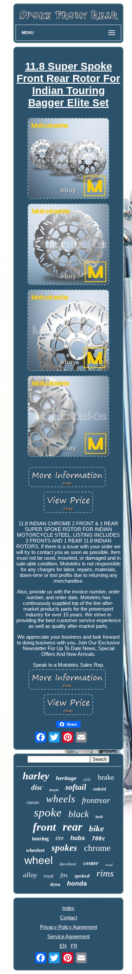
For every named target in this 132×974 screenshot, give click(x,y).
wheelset (35, 850)
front (44, 827)
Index (68, 908)
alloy (30, 875)
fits (64, 875)
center (90, 863)
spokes (64, 848)
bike (96, 828)
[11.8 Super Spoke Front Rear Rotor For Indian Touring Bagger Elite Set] (68, 159)
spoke (48, 812)
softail (75, 787)
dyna (55, 884)
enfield (99, 788)
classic (33, 802)
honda (77, 883)
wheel (38, 860)
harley (36, 775)
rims (105, 873)
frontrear (96, 800)
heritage (66, 778)
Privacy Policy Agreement (68, 927)
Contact (68, 917)
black (78, 814)
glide (87, 779)
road (109, 865)
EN (63, 946)
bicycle (54, 790)
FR (74, 946)
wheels (60, 799)
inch (99, 816)
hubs (77, 838)
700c (98, 838)
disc (37, 787)
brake (106, 777)
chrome (97, 848)
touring (40, 838)
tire (60, 837)
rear (72, 826)
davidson (68, 863)
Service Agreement (68, 936)
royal (48, 876)
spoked (82, 876)
